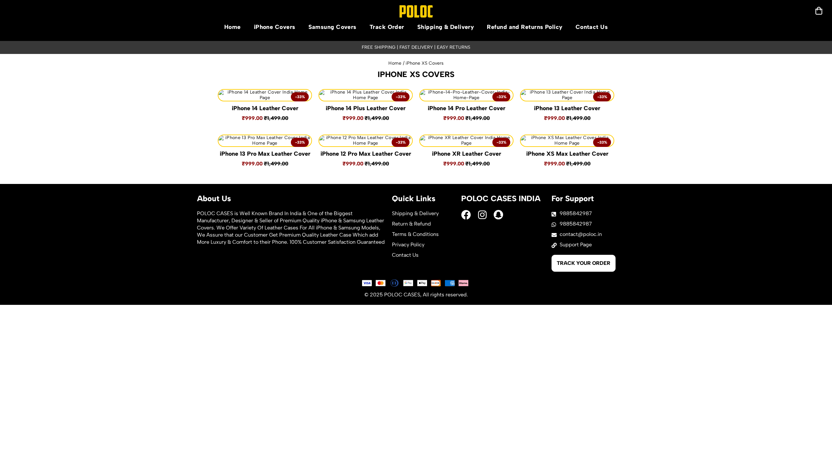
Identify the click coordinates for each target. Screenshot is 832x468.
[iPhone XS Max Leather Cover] (567, 141)
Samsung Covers (332, 27)
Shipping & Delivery (445, 27)
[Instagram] (482, 215)
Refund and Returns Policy (524, 27)
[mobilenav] (818, 11)
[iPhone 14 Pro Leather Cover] (466, 95)
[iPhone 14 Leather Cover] (265, 95)
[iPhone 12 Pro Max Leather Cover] (365, 141)
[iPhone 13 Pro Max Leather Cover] (265, 141)
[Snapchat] (498, 215)
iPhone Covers (274, 27)
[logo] (416, 11)
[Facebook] (466, 215)
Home (232, 27)
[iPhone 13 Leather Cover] (567, 95)
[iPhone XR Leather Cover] (466, 141)
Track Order (387, 27)
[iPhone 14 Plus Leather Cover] (365, 95)
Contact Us (592, 27)
